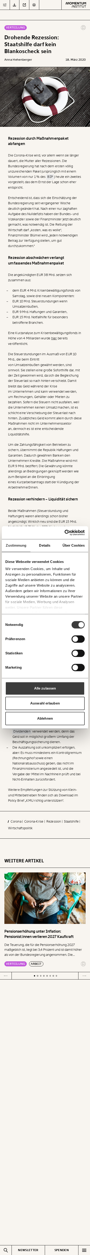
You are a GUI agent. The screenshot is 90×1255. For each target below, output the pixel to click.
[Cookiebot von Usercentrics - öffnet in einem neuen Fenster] (65, 533)
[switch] (78, 639)
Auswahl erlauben (45, 703)
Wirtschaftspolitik (20, 828)
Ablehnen (45, 718)
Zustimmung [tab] (16, 545)
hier (54, 338)
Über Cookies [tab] (74, 545)
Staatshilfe (72, 821)
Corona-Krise (34, 821)
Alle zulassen (45, 688)
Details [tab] (44, 545)
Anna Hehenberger (18, 60)
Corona (16, 821)
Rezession (54, 821)
